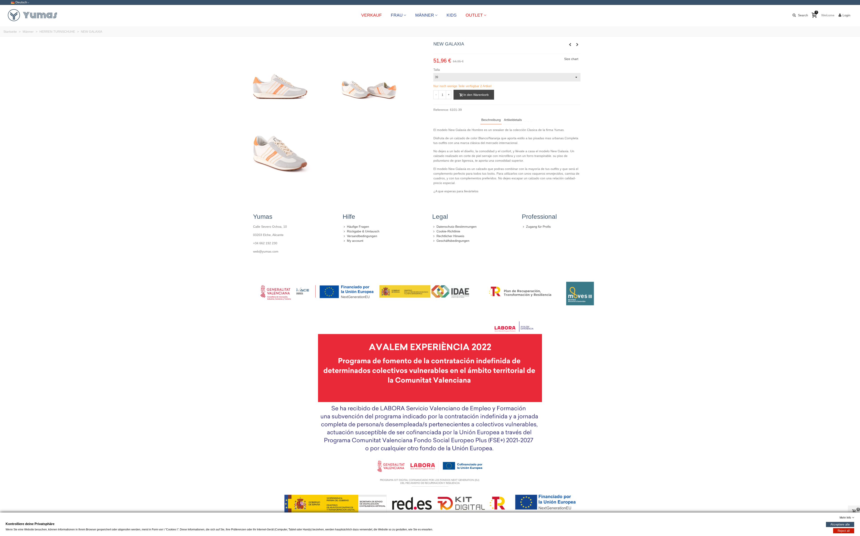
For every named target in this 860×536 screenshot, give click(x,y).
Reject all (844, 530)
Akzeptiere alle (840, 524)
